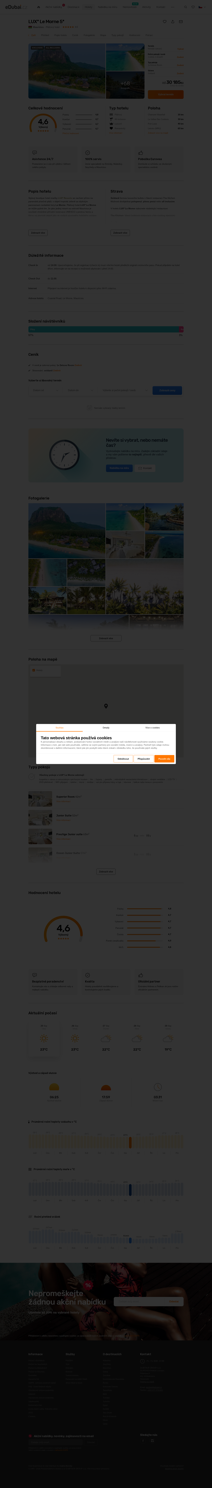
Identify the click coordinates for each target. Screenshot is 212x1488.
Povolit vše (164, 759)
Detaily (106, 727)
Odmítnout (123, 759)
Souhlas (59, 727)
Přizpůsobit (144, 759)
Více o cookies (152, 727)
